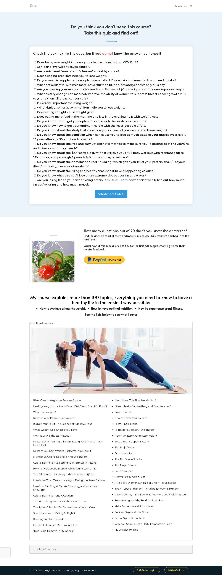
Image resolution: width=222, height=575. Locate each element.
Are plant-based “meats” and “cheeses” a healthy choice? (77, 71)
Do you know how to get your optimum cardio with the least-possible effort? (91, 121)
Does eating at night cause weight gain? (65, 112)
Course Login (147, 570)
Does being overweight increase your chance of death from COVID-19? (87, 62)
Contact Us (181, 6)
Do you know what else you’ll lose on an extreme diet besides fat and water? (91, 175)
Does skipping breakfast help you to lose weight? (71, 76)
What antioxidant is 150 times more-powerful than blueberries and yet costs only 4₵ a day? (101, 85)
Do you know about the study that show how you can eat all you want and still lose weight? (101, 130)
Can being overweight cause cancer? (63, 67)
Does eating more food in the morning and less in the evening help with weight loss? (97, 116)
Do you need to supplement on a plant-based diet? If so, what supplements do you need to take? (106, 80)
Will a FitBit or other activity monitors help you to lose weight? (80, 107)
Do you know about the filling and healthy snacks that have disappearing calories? (95, 171)
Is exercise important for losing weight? (64, 103)
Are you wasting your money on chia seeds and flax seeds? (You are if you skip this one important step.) (110, 89)
